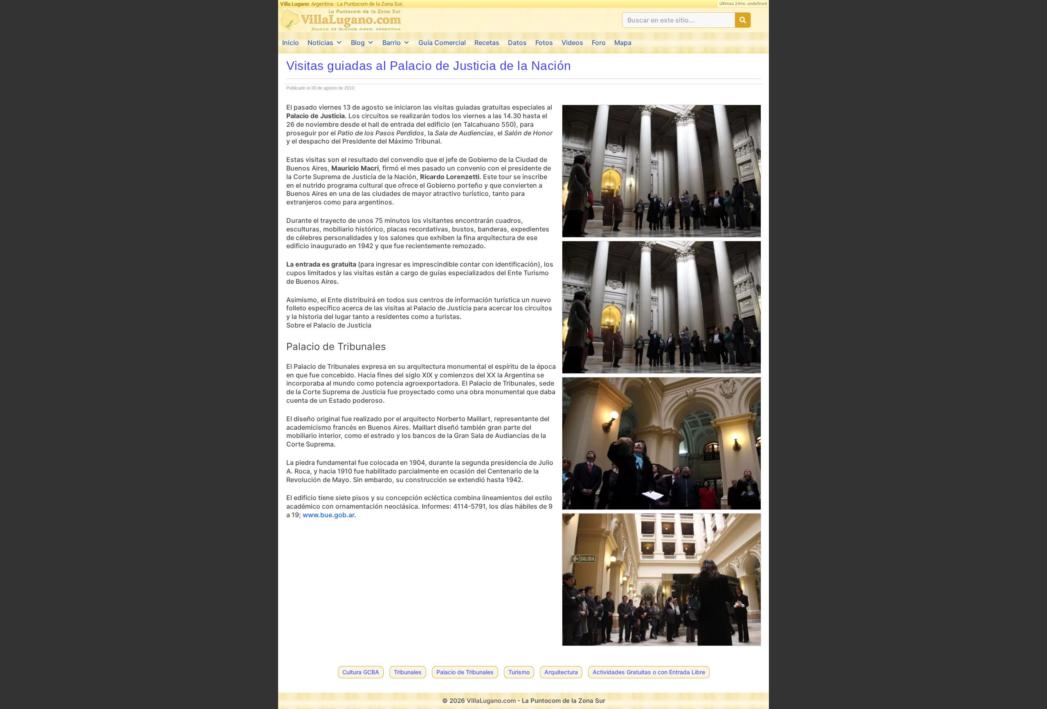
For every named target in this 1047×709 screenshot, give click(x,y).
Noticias (320, 42)
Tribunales (408, 672)
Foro (599, 42)
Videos (572, 42)
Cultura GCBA (360, 672)
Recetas (486, 42)
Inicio (290, 42)
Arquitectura (561, 672)
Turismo (519, 672)
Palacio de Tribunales (465, 672)
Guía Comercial (442, 42)
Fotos (544, 42)
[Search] (742, 20)
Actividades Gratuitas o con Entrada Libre (649, 672)
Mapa (622, 42)
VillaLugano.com (491, 701)
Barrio (391, 42)
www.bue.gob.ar (328, 515)
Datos (517, 42)
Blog (358, 42)
